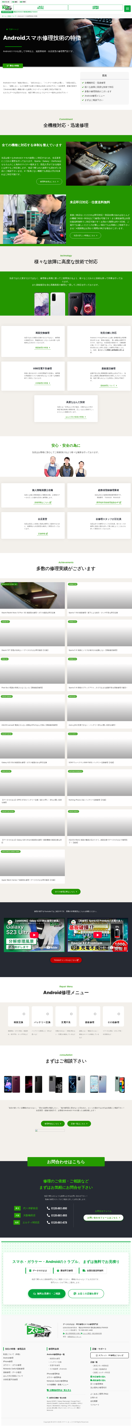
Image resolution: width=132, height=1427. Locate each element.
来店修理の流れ (99, 1377)
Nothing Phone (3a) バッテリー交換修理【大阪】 (88, 800)
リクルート (94, 1405)
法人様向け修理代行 (98, 1387)
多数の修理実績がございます (98, 91)
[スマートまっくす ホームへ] (38, 1330)
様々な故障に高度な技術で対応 (99, 87)
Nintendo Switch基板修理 (13, 1369)
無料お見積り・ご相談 (48, 1293)
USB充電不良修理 (10, 1379)
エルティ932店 (31, 1222)
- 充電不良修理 (54, 1365)
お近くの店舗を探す (88, 1293)
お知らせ (94, 1397)
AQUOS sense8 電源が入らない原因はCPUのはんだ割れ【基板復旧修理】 (30, 725)
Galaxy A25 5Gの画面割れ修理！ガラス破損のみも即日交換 (24, 762)
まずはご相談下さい (94, 100)
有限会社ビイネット (74, 1337)
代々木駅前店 (30, 1208)
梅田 (14, 2)
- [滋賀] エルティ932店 (101, 1372)
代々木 (5, 2)
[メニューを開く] (127, 8)
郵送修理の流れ (99, 1380)
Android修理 (8, 1358)
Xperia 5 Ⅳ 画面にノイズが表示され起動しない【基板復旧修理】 (93, 650)
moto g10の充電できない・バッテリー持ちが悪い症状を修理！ (92, 725)
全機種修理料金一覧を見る (60, 1390)
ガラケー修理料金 (54, 1377)
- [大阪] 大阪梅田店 (99, 1369)
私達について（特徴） (12, 1354)
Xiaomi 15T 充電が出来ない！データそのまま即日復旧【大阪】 (25, 650)
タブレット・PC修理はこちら (109, 1355)
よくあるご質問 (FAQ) (99, 1394)
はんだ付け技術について (13, 1376)
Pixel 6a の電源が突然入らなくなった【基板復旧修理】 (22, 688)
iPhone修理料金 (53, 1374)
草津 (22, 2)
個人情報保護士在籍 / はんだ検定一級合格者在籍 (83, 1333)
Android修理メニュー (95, 95)
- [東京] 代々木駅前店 (100, 1366)
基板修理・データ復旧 (12, 1372)
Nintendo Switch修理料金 (57, 1381)
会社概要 (94, 1401)
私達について (12, 16)
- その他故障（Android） (58, 1369)
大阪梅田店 (29, 1215)
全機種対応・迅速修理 (95, 82)
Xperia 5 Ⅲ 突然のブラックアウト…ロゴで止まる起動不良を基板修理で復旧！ (98, 688)
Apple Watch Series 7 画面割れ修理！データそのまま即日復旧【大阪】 (29, 880)
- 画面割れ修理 (54, 1358)
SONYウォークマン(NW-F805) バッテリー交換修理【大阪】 (92, 762)
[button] (4, 1084)
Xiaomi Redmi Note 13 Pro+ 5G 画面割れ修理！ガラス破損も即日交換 (28, 613)
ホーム (4, 16)
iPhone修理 (8, 1361)
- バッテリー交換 (54, 1362)
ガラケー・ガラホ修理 (12, 1365)
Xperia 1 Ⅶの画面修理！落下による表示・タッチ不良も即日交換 (93, 613)
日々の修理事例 (96, 1384)
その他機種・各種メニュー (57, 1384)
